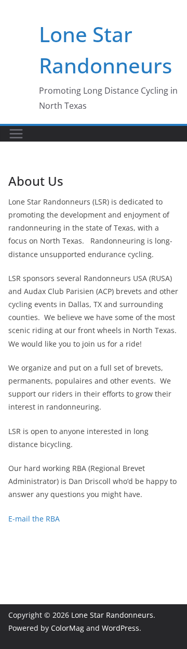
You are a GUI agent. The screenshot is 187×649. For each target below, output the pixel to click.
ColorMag (67, 628)
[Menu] (16, 134)
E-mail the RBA (34, 519)
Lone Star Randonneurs (112, 615)
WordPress (120, 628)
